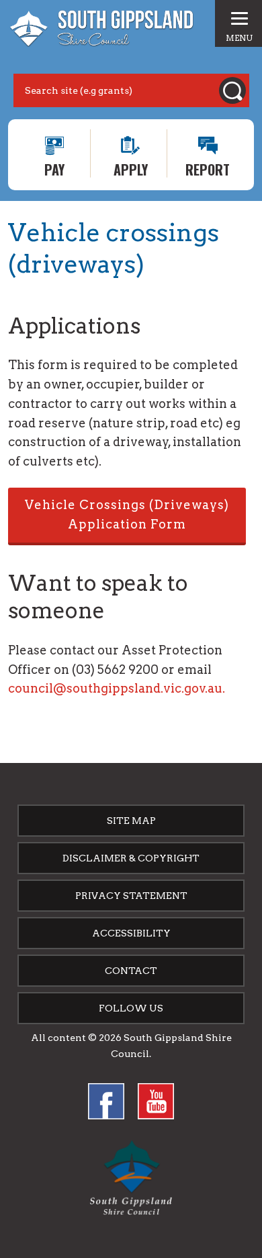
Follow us (131, 1008)
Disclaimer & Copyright (131, 858)
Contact (131, 970)
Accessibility (131, 933)
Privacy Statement (131, 895)
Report (207, 168)
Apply (131, 168)
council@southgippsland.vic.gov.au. (116, 688)
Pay (54, 168)
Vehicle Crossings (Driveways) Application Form (127, 514)
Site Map (131, 820)
